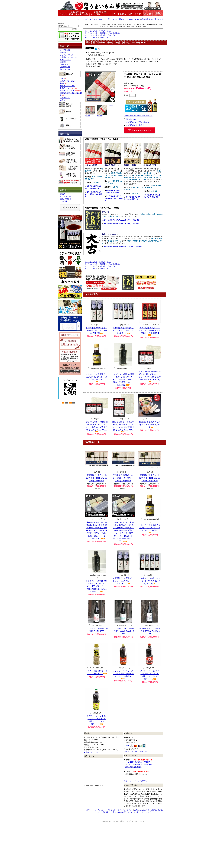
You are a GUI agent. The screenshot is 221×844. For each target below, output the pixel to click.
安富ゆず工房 (65, 67)
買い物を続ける (132, 119)
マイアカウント (90, 19)
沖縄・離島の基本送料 (133, 767)
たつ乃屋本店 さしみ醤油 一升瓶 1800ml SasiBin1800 (150, 631)
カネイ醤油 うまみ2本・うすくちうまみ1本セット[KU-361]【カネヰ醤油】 (149, 330)
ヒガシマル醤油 (65, 60)
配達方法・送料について (129, 19)
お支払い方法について (108, 19)
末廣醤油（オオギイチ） (69, 57)
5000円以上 (64, 201)
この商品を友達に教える (135, 125)
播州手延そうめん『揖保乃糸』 (110, 33)
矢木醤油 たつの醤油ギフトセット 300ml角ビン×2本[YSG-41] (96, 330)
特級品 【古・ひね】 (67, 86)
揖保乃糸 (102, 31)
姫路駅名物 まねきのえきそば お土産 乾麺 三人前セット (149, 424)
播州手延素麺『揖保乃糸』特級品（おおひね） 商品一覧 (122, 246)
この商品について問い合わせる (137, 122)
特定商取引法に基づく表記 (152, 19)
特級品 (62, 83)
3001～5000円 (65, 199)
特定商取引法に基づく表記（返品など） (116, 812)
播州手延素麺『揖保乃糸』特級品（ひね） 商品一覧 (114, 198)
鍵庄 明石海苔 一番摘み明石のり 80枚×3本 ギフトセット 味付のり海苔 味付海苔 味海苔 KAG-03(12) (97, 426)
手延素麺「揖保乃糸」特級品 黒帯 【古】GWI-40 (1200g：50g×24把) (123, 477)
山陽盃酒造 (64, 64)
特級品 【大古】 (66, 88)
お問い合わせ (111, 810)
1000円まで (64, 194)
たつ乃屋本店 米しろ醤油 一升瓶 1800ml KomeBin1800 (123, 631)
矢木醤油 (63, 52)
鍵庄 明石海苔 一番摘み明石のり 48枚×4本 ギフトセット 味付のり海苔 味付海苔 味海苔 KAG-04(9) (123, 426)
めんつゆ (63, 100)
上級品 (62, 78)
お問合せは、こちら (91, 752)
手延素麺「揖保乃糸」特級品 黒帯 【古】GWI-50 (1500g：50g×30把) (149, 477)
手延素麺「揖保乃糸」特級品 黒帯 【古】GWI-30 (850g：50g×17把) (96, 477)
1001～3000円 (104, 37)
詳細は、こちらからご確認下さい (136, 752)
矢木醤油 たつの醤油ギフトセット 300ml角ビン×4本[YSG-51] (123, 330)
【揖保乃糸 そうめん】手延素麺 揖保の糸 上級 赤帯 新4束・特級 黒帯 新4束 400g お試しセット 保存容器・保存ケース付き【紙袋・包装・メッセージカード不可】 (96, 530)
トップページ (88, 810)
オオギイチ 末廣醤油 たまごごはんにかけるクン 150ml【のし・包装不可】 (97, 376)
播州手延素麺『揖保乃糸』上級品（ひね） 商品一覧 (94, 194)
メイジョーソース (66, 55)
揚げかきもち (65, 69)
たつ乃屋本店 (65, 50)
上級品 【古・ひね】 (67, 81)
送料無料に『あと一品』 (108, 35)
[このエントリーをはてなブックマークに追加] (96, 49)
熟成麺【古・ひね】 (70, 90)
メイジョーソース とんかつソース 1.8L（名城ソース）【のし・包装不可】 (123, 673)
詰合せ (109, 31)
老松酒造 (63, 62)
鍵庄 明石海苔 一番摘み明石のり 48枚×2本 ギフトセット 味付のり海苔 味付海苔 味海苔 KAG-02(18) (150, 375)
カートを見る (135, 812)
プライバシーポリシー (125, 810)
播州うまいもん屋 (91, 31)
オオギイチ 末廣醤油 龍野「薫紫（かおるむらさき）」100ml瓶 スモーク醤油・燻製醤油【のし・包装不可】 (123, 379)
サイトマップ (145, 812)
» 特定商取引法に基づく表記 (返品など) (138, 116)
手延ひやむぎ (65, 98)
